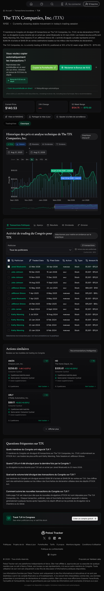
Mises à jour (31, 544)
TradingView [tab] (11, 123)
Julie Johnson (17, 272)
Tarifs (52, 544)
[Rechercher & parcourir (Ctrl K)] (52, 4)
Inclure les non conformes (87, 249)
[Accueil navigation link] (31, 4)
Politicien (12, 245)
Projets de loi (18, 544)
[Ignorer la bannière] (96, 68)
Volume (22, 144)
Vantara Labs (95, 559)
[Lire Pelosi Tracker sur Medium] (54, 538)
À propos (60, 544)
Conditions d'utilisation (91, 544)
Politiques (7, 544)
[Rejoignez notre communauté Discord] (59, 538)
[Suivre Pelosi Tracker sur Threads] (49, 538)
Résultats (35, 144)
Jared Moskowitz (18, 267)
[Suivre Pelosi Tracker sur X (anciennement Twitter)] (44, 538)
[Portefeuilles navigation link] (41, 4)
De (7, 148)
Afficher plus (53, 429)
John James (16, 309)
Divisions (62, 144)
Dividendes (49, 144)
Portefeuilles (43, 544)
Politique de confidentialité (52, 549)
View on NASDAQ (15, 117)
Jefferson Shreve (18, 288)
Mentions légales (73, 544)
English (53, 554)
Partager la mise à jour (41, 117)
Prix (11, 144)
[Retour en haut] (98, 578)
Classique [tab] (24, 123)
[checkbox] (9, 260)
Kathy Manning (17, 314)
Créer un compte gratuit (83, 518)
